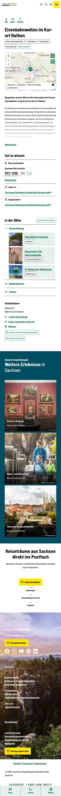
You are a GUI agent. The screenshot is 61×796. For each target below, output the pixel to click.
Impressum (27, 763)
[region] (30, 71)
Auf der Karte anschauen (46, 220)
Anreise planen (12, 677)
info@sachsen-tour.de (22, 635)
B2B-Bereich (11, 693)
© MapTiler (21, 84)
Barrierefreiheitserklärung (17, 736)
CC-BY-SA (19, 262)
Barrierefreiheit (24, 47)
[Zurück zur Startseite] (9, 4)
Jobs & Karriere (12, 706)
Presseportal (11, 690)
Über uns (9, 703)
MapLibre (11, 84)
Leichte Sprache (12, 732)
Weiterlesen (10, 144)
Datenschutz (41, 763)
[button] (55, 784)
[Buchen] (56, 4)
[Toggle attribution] (53, 85)
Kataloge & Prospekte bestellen (20, 680)
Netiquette (10, 743)
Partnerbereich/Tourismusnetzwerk (22, 697)
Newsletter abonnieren (16, 684)
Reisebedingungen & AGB (17, 739)
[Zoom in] (8, 56)
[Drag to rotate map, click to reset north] (8, 64)
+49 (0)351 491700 (21, 629)
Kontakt (17, 763)
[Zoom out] (8, 60)
